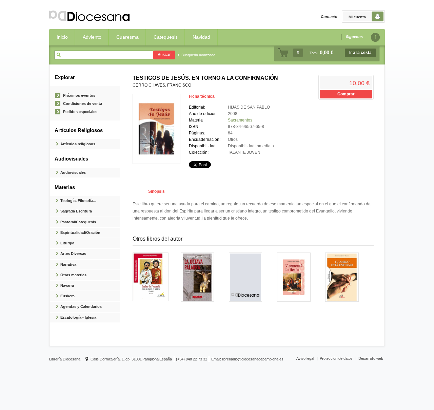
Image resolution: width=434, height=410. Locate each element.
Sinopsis (156, 191)
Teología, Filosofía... (78, 201)
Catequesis (166, 37)
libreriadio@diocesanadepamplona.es (252, 359)
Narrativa (68, 264)
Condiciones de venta (82, 103)
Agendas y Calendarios (81, 306)
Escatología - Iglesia (78, 317)
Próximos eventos (79, 95)
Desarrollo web (370, 358)
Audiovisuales (73, 172)
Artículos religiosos (77, 144)
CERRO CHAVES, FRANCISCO (162, 85)
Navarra (67, 285)
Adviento (92, 37)
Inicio (62, 37)
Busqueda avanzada (198, 55)
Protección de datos (336, 358)
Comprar (346, 94)
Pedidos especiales (80, 112)
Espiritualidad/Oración (80, 232)
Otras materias (73, 275)
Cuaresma (127, 37)
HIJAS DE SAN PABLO (249, 107)
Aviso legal (305, 358)
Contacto (329, 17)
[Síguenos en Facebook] (375, 37)
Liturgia (67, 243)
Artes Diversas (73, 253)
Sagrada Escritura (76, 211)
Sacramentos (240, 120)
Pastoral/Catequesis (78, 222)
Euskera (67, 296)
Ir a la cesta (360, 52)
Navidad (201, 37)
